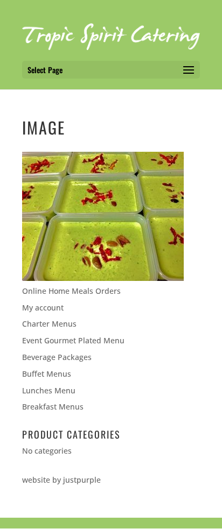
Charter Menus (49, 324)
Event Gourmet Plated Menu (73, 340)
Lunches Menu (48, 390)
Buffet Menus (46, 374)
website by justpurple (61, 480)
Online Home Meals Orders (71, 291)
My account (43, 307)
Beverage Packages (57, 357)
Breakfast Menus (53, 406)
